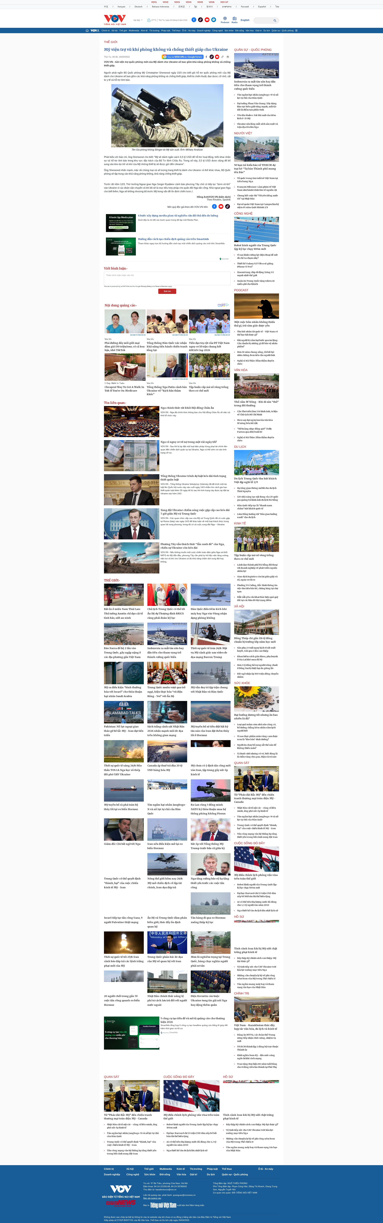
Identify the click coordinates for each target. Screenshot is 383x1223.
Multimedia (134, 30)
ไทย (277, 6)
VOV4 (188, 2)
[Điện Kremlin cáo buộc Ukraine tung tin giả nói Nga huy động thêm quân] (211, 982)
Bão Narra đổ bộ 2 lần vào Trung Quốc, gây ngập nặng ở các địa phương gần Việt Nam (122, 653)
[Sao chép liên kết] (222, 57)
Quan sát (241, 763)
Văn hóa (250, 30)
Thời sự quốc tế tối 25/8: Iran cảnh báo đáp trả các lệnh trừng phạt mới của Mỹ (124, 961)
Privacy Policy (146, 286)
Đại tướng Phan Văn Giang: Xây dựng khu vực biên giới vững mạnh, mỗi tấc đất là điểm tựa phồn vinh (257, 106)
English (245, 20)
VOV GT (224, 2)
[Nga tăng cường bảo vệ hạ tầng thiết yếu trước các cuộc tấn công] (211, 864)
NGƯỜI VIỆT (243, 133)
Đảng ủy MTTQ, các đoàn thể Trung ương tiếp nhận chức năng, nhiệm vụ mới (256, 1037)
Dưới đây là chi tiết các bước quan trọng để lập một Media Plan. (168, 220)
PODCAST (241, 290)
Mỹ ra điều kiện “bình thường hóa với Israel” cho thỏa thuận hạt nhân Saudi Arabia (123, 692)
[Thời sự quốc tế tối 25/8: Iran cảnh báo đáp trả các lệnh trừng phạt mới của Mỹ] (124, 942)
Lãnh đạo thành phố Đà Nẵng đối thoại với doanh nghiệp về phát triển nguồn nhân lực (257, 567)
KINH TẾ (240, 523)
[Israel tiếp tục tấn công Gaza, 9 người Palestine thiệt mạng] (124, 903)
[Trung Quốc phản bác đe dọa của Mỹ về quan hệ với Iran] (167, 942)
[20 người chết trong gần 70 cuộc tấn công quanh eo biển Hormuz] (124, 982)
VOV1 (154, 2)
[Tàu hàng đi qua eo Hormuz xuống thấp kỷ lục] (211, 903)
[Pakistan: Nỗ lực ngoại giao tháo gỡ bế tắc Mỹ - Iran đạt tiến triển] (124, 712)
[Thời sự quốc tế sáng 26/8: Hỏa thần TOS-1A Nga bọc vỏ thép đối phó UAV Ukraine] (124, 751)
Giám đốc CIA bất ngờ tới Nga (122, 843)
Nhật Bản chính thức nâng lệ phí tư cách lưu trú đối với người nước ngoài (167, 1000)
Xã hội (114, 30)
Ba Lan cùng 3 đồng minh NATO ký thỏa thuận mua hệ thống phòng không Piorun (208, 809)
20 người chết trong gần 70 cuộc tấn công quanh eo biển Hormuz (122, 1000)
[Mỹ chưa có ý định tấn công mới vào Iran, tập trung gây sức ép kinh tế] (211, 751)
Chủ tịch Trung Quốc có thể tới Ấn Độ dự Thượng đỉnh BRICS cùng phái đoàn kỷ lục (166, 613)
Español (262, 6)
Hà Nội (137, 20)
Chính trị (106, 30)
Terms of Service (161, 286)
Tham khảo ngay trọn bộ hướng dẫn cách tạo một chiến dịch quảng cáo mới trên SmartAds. (181, 243)
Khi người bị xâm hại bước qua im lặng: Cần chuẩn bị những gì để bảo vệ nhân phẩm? (257, 343)
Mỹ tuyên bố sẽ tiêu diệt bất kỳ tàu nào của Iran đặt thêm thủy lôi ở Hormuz (210, 731)
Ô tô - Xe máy (188, 30)
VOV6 (211, 2)
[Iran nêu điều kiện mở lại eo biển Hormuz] (167, 829)
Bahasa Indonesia (160, 6)
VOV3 (177, 2)
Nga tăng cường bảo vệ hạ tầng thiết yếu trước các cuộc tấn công (210, 883)
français (121, 6)
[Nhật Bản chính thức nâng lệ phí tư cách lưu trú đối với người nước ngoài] (167, 982)
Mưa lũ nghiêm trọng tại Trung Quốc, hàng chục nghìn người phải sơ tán (210, 961)
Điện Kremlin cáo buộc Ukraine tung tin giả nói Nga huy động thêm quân (209, 1000)
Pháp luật (165, 30)
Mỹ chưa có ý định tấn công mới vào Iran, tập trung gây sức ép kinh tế (211, 770)
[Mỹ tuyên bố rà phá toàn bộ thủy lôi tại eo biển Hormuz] (124, 790)
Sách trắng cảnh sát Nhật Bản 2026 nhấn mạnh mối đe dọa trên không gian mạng (165, 731)
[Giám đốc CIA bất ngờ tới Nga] (124, 829)
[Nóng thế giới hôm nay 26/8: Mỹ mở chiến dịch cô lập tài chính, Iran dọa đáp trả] (167, 864)
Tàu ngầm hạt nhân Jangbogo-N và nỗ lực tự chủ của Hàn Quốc (166, 809)
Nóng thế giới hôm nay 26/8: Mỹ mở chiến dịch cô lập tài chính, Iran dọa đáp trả (165, 883)
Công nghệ (217, 30)
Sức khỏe (229, 30)
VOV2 (165, 2)
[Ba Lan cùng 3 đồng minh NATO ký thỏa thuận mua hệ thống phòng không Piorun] (211, 790)
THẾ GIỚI (110, 42)
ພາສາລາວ (226, 6)
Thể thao (176, 30)
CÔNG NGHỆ (243, 213)
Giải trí (258, 30)
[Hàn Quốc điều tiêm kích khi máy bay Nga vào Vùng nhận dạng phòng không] (211, 595)
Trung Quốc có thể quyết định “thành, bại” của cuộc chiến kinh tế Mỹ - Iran (122, 883)
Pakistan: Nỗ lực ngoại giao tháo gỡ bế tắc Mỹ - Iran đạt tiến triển (123, 731)
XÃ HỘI (239, 606)
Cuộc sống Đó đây (249, 843)
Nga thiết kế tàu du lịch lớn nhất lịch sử (257, 910)
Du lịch (266, 30)
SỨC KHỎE (242, 683)
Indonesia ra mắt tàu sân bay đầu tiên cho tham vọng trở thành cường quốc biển (165, 653)
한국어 (209, 6)
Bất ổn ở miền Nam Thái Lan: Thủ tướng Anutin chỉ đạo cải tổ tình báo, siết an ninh (123, 613)
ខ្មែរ (195, 6)
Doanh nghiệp (204, 30)
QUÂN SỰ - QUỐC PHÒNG (253, 49)
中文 (106, 6)
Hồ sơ (239, 916)
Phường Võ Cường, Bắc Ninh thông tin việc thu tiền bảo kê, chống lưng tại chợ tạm (257, 588)
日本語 (181, 6)
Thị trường (154, 30)
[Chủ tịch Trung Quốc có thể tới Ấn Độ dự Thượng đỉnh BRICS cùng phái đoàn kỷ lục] (167, 595)
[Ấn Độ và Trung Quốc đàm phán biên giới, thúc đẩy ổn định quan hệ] (167, 903)
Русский (245, 6)
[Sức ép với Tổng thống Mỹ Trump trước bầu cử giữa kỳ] (211, 829)
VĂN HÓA (240, 370)
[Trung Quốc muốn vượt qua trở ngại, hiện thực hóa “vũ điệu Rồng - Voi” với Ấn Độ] (167, 673)
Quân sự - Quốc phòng (283, 30)
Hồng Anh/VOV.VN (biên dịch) (214, 197)
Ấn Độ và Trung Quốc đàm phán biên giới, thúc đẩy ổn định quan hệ (167, 922)
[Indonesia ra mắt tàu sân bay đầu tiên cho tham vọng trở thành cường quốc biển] (167, 634)
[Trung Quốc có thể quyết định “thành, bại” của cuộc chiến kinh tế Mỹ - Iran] (124, 864)
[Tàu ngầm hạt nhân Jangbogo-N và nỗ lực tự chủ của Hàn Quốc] (167, 790)
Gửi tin (167, 291)
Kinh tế (144, 30)
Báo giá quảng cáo (152, 1198)
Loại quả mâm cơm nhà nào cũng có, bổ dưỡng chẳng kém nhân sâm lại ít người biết (256, 727)
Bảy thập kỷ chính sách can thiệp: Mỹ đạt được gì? (252, 1124)
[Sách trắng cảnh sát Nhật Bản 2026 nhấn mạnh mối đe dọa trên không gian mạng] (167, 712)
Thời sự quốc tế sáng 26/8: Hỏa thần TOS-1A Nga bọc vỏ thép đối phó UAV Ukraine (123, 770)
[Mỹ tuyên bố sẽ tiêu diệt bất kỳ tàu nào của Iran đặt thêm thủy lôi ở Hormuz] (211, 712)
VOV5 (200, 2)
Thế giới (123, 30)
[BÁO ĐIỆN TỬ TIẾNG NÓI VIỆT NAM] (115, 20)
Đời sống (239, 30)
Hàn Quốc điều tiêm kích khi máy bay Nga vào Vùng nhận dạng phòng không (209, 613)
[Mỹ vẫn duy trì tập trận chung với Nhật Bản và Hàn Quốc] (211, 673)
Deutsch (138, 6)
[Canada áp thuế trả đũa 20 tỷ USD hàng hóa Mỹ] (167, 751)
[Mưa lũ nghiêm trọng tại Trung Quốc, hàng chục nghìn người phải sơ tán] (211, 942)
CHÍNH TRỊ (241, 993)
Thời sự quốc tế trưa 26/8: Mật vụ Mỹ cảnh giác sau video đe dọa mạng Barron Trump (209, 653)
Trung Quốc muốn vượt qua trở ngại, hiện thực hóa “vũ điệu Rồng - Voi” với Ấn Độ (166, 692)
